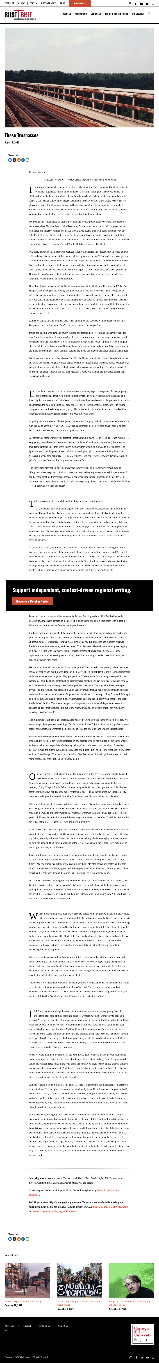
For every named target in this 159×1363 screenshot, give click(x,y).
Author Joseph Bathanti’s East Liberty (23, 1301)
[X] (14, 160)
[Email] (27, 160)
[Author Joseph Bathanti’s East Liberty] (27, 1264)
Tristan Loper (103, 1190)
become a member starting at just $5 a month (54, 1211)
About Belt (9, 1326)
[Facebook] (10, 160)
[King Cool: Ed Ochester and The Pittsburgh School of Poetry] (131, 1264)
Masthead (27, 1326)
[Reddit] (19, 160)
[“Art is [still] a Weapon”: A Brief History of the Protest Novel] (79, 1264)
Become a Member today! (33, 601)
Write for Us (44, 1326)
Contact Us (63, 1326)
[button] (149, 13)
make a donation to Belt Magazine (110, 1207)
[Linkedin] (23, 160)
